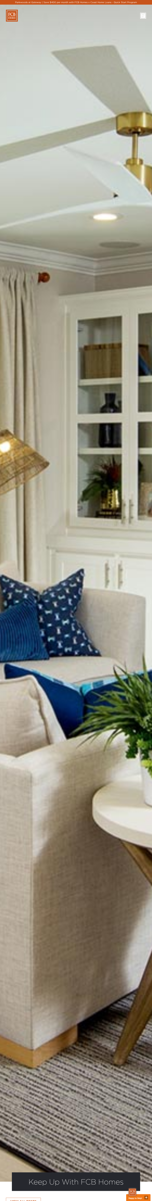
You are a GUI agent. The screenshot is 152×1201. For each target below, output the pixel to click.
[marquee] (76, 2)
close (146, 1198)
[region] (76, 2)
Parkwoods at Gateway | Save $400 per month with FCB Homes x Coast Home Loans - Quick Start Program (76, 2)
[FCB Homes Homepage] (12, 16)
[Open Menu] (143, 16)
